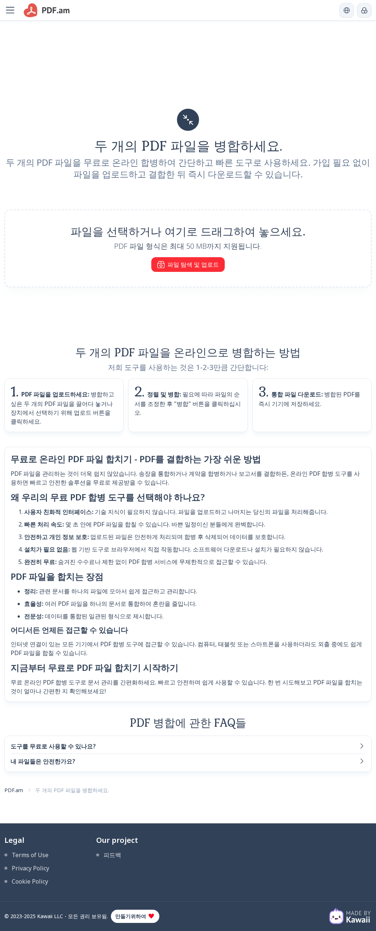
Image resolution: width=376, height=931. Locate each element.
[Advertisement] (188, 72)
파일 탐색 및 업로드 (193, 264)
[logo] (46, 10)
